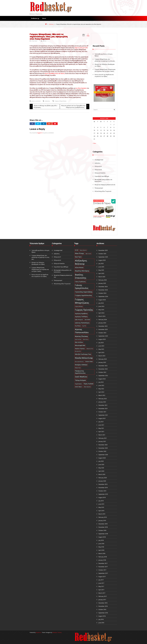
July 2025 (101, 263)
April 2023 (101, 352)
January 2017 (102, 599)
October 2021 (102, 412)
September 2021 (103, 415)
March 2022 (101, 395)
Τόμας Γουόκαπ (88, 384)
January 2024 (102, 323)
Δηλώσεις (51, 24)
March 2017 (101, 593)
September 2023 (103, 336)
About (44, 18)
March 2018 (101, 553)
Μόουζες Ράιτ (78, 351)
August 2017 (102, 576)
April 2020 (101, 471)
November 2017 (103, 567)
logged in (39, 133)
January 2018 (102, 560)
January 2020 (102, 481)
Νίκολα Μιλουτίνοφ (84, 358)
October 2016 (102, 609)
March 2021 (101, 435)
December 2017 (102, 563)
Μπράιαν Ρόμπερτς (80, 348)
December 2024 (102, 286)
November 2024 (103, 290)
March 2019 (101, 514)
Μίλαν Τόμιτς (85, 339)
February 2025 (102, 280)
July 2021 (101, 422)
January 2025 (102, 283)
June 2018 (101, 543)
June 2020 (101, 464)
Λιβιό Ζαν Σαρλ (78, 339)
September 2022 (103, 375)
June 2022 (101, 385)
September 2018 (103, 534)
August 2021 (102, 418)
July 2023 (101, 342)
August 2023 (102, 339)
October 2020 (102, 451)
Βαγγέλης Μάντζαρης (82, 271)
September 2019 (103, 494)
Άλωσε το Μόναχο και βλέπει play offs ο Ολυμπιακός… (44, 106)
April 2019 (101, 511)
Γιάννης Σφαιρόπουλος (81, 286)
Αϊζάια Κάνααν (79, 267)
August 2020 (102, 458)
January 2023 (102, 362)
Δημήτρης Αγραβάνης (81, 313)
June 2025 (101, 267)
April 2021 (101, 431)
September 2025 (103, 257)
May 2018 (101, 547)
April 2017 (101, 590)
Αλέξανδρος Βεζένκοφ (81, 262)
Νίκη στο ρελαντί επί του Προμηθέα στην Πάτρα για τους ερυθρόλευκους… (74, 106)
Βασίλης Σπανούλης (80, 276)
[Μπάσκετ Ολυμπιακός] (104, 231)
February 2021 (102, 438)
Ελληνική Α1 (98, 166)
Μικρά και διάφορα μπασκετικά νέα (105, 185)
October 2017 (102, 570)
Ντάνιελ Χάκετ (89, 361)
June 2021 (101, 425)
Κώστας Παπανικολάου (82, 331)
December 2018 (102, 524)
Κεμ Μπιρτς (78, 326)
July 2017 (101, 580)
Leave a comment (36, 101)
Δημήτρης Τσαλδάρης (81, 316)
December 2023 (102, 326)
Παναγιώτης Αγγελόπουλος (80, 372)
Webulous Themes (57, 632)
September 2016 (103, 613)
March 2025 (101, 277)
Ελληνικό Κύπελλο (100, 173)
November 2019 (103, 487)
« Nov (94, 143)
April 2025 (101, 273)
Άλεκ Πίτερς (79, 253)
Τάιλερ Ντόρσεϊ (80, 380)
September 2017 (103, 573)
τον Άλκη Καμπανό (81, 88)
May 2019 (101, 507)
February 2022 (102, 398)
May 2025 (101, 270)
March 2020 (101, 474)
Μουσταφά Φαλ (80, 345)
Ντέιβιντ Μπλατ (81, 365)
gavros (44, 41)
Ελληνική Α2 (98, 170)
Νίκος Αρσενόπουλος (79, 361)
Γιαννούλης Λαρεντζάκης (83, 292)
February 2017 (102, 596)
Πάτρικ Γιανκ (78, 367)
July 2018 (101, 540)
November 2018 (103, 527)
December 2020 (102, 445)
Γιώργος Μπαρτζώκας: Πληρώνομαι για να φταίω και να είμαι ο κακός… (40, 269)
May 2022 (101, 389)
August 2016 (102, 616)
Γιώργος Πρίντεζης (84, 309)
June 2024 (101, 306)
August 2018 (102, 537)
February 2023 (102, 359)
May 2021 (101, 428)
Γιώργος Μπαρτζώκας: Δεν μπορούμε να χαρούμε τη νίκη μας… (40, 257)
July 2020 (101, 461)
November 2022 (103, 369)
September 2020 (103, 454)
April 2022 (101, 392)
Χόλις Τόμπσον (87, 386)
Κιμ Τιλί (84, 326)
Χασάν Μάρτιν (78, 386)
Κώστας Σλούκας (81, 336)
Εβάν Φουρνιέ (79, 319)
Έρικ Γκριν (78, 257)
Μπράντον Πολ (90, 348)
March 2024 (101, 316)
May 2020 (101, 468)
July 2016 (101, 619)
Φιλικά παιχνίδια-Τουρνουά (103, 191)
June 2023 (101, 346)
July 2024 (101, 303)
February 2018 (102, 557)
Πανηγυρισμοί (99, 188)
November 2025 (103, 250)
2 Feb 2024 (34, 41)
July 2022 (101, 382)
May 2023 (101, 349)
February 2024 (102, 319)
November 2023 (103, 329)
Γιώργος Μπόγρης (79, 306)
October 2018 (102, 530)
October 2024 (102, 293)
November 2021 (103, 408)
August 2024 (102, 300)
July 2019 (101, 501)
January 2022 (102, 402)
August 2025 (102, 260)
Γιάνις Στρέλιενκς (80, 281)
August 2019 (102, 497)
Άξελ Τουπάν (88, 253)
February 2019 (102, 517)
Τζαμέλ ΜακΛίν (78, 384)
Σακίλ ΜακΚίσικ (81, 377)
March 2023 (101, 356)
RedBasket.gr (35, 18)
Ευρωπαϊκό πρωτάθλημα (102, 176)
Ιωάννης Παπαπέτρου (82, 323)
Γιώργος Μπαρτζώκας (60, 101)
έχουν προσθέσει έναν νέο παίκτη (55, 73)
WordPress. (38, 632)
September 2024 (103, 296)
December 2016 (102, 603)
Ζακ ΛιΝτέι (87, 319)
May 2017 (101, 586)
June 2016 (101, 623)
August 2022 (102, 379)
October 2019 (102, 491)
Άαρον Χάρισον (83, 250)
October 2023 (102, 333)
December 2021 (102, 405)
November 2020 (103, 448)
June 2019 (101, 504)
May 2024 (101, 310)
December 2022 (102, 366)
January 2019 (102, 520)
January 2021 (102, 441)
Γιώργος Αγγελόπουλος (83, 295)
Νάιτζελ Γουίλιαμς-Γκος (83, 354)
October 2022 (102, 372)
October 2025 (102, 253)
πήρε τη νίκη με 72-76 (81, 48)
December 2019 (102, 484)
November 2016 (103, 606)
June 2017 (101, 583)
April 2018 (101, 550)
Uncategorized (99, 160)
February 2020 (102, 478)
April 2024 (101, 313)
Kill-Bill (76, 250)
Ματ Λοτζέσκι (79, 342)
